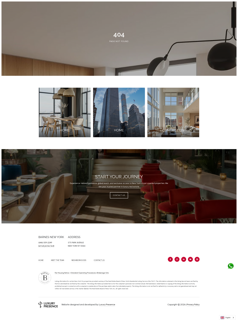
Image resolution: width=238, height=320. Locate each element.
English (227, 318)
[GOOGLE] (197, 259)
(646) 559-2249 (45, 242)
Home (41, 260)
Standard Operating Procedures (83, 273)
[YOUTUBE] (190, 259)
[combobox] (227, 317)
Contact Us (99, 260)
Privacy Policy (193, 304)
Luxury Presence (107, 304)
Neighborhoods (79, 260)
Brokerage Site (103, 273)
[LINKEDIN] (183, 259)
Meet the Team (57, 260)
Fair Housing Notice (62, 273)
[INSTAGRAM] (177, 259)
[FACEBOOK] (170, 259)
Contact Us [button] (119, 195)
